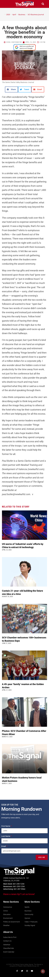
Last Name (6, 836)
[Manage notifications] (43, 971)
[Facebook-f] (17, 971)
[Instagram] (27, 971)
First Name (6, 826)
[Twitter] (22, 971)
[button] (6, 4)
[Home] (3, 14)
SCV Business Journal (36, 14)
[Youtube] (32, 971)
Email (3, 846)
